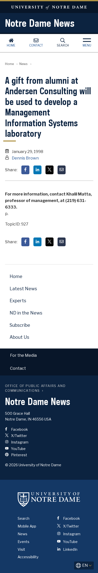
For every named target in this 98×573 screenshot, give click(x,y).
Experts (18, 300)
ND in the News (26, 313)
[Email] (62, 170)
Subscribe (20, 325)
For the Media (23, 355)
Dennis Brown (25, 158)
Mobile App (27, 526)
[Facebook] (25, 170)
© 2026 (11, 465)
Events (23, 542)
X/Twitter (18, 436)
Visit (21, 549)
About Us (19, 337)
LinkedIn (69, 549)
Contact (36, 45)
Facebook (19, 429)
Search (63, 45)
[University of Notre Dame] (49, 499)
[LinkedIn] (37, 170)
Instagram (19, 442)
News (23, 64)
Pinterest (18, 455)
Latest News (23, 288)
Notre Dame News (39, 23)
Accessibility (28, 557)
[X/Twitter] (49, 170)
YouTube (18, 448)
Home (11, 45)
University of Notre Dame (49, 7)
